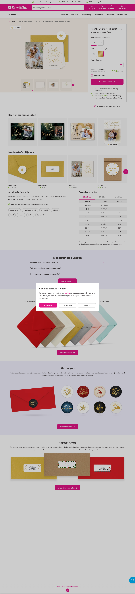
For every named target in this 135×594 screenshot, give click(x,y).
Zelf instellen (67, 305)
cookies (67, 293)
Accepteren (48, 305)
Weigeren (87, 305)
